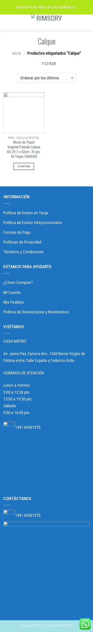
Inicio (16, 53)
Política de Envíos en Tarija (25, 212)
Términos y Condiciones (23, 251)
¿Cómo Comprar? (18, 282)
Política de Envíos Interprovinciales (32, 222)
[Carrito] (87, 22)
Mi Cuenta (11, 292)
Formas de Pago (17, 232)
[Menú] (6, 22)
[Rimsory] (47, 22)
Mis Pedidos (13, 302)
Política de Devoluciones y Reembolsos (36, 312)
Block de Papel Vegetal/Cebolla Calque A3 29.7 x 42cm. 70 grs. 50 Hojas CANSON (24, 149)
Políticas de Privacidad (22, 242)
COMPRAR (23, 166)
